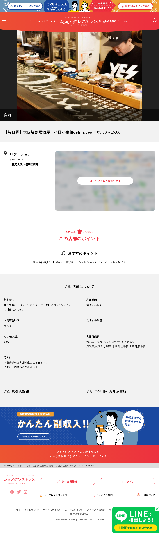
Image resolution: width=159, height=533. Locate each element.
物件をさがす (17, 465)
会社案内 (16, 510)
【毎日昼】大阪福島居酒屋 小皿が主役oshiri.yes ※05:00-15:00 (60, 465)
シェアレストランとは (43, 21)
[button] (4, 20)
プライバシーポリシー (65, 519)
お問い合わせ (32, 510)
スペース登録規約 (96, 510)
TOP (6, 465)
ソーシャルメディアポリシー (91, 519)
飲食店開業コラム (79, 514)
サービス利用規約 (52, 510)
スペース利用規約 (74, 510)
